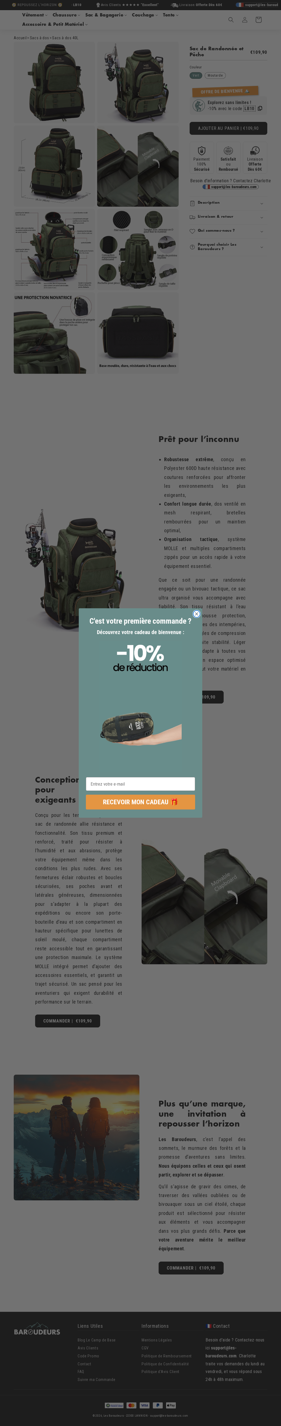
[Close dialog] (196, 613)
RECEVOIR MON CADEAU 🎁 (140, 802)
